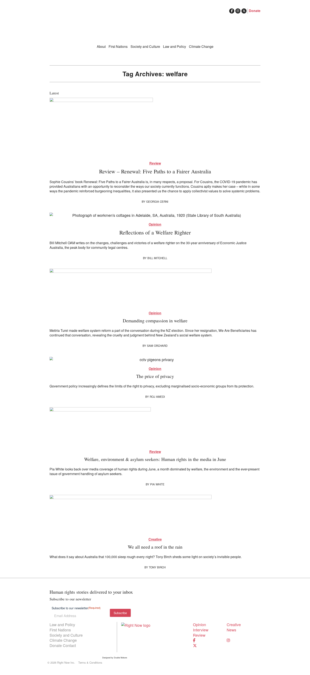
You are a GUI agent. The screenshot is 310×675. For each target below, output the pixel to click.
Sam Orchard (157, 346)
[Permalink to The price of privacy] (155, 359)
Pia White (157, 484)
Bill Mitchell (157, 258)
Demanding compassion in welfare (155, 320)
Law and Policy (174, 46)
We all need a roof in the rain (155, 546)
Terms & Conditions (90, 662)
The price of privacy (155, 376)
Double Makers (120, 657)
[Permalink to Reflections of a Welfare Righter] (155, 215)
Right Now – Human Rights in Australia (155, 25)
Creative (155, 539)
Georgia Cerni (157, 202)
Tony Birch (157, 567)
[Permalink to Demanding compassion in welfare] (155, 288)
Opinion (155, 224)
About (101, 46)
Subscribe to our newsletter (76, 608)
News (231, 629)
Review (155, 163)
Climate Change (201, 46)
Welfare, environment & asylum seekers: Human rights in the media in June (155, 459)
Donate (254, 10)
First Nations (118, 46)
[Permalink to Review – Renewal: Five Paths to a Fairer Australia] (155, 127)
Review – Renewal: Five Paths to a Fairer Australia (155, 171)
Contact (69, 645)
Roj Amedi (157, 397)
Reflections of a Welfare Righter (155, 232)
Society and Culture (145, 46)
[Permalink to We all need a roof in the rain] (155, 514)
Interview (200, 629)
